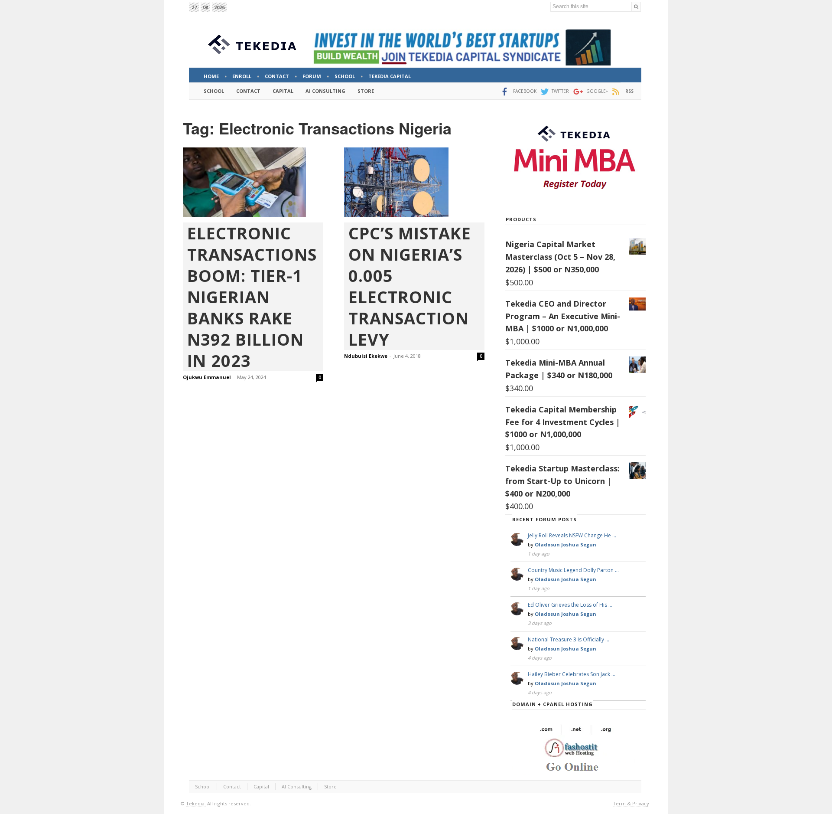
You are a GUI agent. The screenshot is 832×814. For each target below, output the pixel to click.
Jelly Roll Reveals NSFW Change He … (572, 535)
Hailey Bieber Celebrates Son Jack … (571, 674)
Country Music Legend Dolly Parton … (573, 570)
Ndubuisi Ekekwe (365, 356)
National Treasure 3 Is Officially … (568, 639)
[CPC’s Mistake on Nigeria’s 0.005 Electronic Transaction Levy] (414, 182)
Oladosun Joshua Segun (565, 544)
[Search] (636, 7)
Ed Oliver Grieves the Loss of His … (570, 604)
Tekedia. (196, 803)
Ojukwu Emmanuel (207, 377)
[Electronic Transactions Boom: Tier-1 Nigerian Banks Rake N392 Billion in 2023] (253, 182)
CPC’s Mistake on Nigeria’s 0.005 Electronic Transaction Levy (409, 286)
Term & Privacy (631, 803)
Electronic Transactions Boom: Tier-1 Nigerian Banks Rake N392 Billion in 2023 (252, 296)
